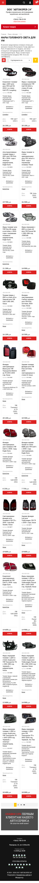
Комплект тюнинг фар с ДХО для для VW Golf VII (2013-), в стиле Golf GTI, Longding (10, 86)
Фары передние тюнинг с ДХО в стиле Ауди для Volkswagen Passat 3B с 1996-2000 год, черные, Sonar (29, 661)
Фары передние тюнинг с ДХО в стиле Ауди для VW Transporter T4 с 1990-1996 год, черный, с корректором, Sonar (10, 663)
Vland (23, 189)
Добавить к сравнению (9, 107)
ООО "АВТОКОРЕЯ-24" (19, 9)
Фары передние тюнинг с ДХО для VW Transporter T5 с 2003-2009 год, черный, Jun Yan (28, 734)
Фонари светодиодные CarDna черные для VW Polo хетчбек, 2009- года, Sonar (27, 300)
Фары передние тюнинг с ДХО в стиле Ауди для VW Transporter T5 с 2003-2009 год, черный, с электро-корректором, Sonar (10, 737)
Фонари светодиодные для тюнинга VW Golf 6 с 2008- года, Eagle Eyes (10, 446)
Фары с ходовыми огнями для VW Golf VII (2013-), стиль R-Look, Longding (29, 86)
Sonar (4, 326)
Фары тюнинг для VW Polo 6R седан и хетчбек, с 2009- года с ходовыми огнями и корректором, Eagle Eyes (10, 233)
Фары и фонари (13, 34)
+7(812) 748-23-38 (19, 19)
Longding (5, 114)
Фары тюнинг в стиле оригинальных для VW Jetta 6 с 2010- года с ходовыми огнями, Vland (28, 158)
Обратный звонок (19, 21)
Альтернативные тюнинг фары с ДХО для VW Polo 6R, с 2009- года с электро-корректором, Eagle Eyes (9, 158)
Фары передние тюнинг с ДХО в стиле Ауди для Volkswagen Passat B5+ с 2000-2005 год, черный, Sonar (29, 581)
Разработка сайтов (23, 875)
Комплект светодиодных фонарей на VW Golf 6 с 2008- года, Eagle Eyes (10, 580)
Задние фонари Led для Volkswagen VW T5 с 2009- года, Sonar (29, 519)
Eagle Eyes (6, 189)
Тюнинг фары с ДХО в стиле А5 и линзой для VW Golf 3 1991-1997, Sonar (9, 299)
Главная (3, 34)
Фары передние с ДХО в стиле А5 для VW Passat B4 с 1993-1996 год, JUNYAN (29, 231)
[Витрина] (4, 60)
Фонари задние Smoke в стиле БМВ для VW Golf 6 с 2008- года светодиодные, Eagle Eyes (29, 447)
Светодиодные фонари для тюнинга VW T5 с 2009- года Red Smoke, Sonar (9, 520)
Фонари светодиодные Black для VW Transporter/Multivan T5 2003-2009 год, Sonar (10, 369)
